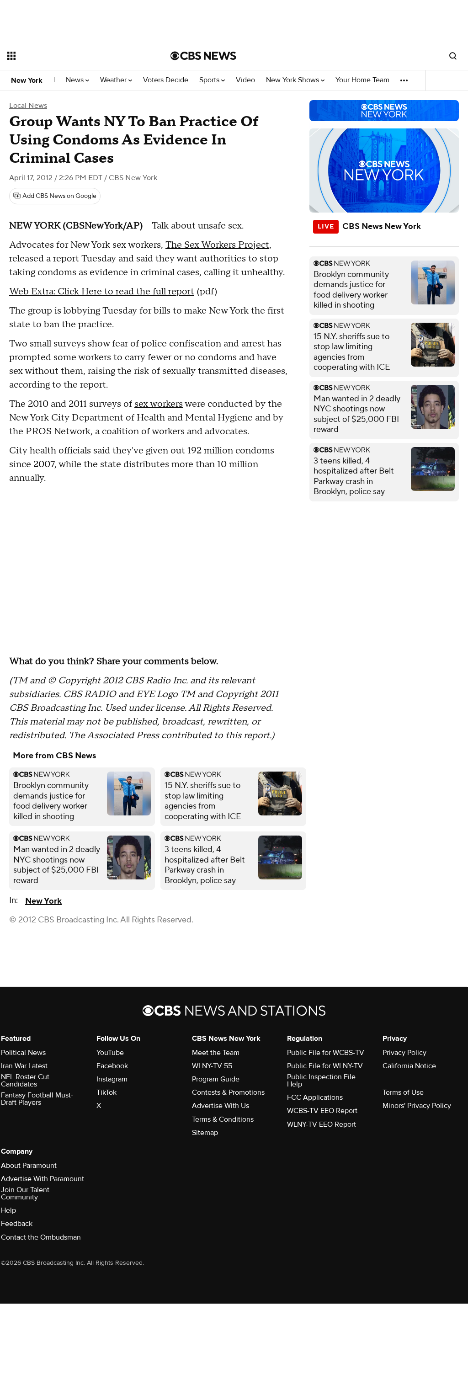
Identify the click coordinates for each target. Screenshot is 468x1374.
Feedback (16, 1223)
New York (27, 80)
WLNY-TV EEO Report (321, 1124)
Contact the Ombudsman (41, 1237)
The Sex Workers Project (217, 245)
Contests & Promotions (228, 1092)
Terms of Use (403, 1092)
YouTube (110, 1052)
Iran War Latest (24, 1066)
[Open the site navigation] (72, 56)
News (75, 80)
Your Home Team (362, 80)
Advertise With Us (220, 1105)
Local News (28, 105)
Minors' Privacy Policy (417, 1105)
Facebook (112, 1066)
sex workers (158, 404)
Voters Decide (165, 80)
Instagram (112, 1079)
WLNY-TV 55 (212, 1066)
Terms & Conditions (223, 1119)
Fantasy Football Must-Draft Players (37, 1099)
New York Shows (293, 80)
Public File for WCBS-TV (325, 1052)
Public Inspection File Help (321, 1080)
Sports (210, 80)
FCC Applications (315, 1097)
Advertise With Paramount (42, 1178)
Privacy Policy (404, 1052)
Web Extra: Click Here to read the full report (101, 292)
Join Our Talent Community (25, 1193)
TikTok (106, 1092)
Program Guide (215, 1079)
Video (245, 80)
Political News (23, 1052)
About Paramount (29, 1165)
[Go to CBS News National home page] (203, 55)
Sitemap (205, 1132)
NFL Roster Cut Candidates (25, 1080)
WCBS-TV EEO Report (322, 1110)
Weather (114, 80)
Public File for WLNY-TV (325, 1066)
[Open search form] (453, 56)
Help (8, 1210)
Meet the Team (215, 1052)
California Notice (409, 1066)
